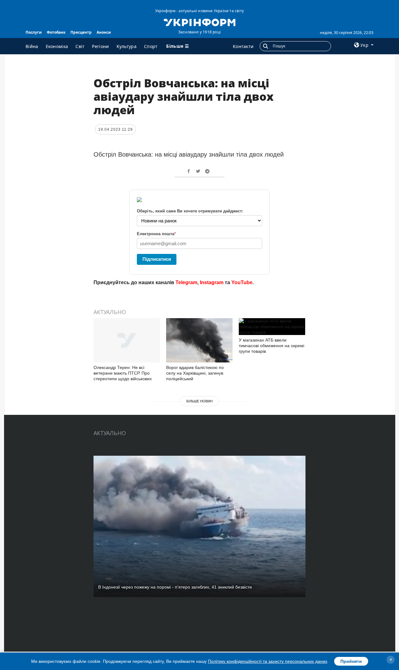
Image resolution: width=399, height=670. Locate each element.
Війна (32, 46)
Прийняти (351, 661)
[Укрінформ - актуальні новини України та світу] (199, 21)
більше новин (199, 401)
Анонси (104, 32)
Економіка (57, 46)
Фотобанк (56, 32)
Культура (127, 46)
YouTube (241, 282)
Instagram (212, 282)
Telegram (186, 282)
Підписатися (156, 259)
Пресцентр (81, 32)
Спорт (151, 46)
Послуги (34, 32)
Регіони (100, 46)
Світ (79, 46)
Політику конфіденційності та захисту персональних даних (267, 661)
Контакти (243, 46)
